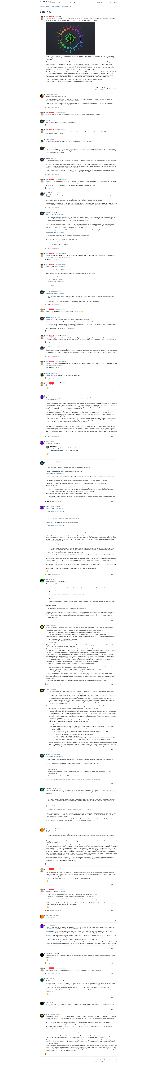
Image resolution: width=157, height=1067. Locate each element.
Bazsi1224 (48, 788)
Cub (47, 1002)
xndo (47, 978)
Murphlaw (48, 373)
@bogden (48, 831)
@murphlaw (49, 385)
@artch (59, 192)
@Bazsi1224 (49, 935)
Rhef (47, 579)
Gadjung (48, 120)
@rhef (47, 766)
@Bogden (58, 828)
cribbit (47, 395)
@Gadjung (62, 129)
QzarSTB (48, 158)
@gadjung (48, 132)
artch (47, 16)
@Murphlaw (64, 382)
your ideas (57, 18)
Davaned (48, 147)
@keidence (49, 114)
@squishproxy (49, 970)
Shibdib (47, 139)
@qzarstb (48, 181)
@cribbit (59, 461)
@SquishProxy (63, 968)
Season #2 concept (60, 214)
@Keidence (63, 112)
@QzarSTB (64, 179)
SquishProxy (49, 953)
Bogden (47, 625)
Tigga (47, 828)
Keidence (48, 94)
